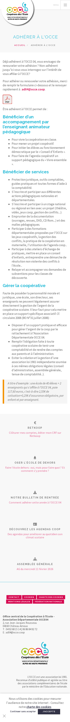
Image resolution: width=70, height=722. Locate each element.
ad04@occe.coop (33, 89)
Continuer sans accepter (23, 711)
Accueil (19, 45)
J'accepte (49, 711)
